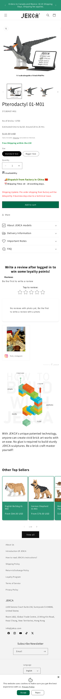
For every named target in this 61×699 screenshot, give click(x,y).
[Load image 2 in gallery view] (30, 91)
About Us (10, 544)
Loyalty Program (13, 577)
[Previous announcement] (5, 5)
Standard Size (11, 153)
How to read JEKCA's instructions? (21, 557)
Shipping (16, 138)
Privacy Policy (12, 589)
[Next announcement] (56, 5)
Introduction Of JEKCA (16, 551)
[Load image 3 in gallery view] (46, 91)
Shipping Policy (13, 564)
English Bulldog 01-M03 (14, 507)
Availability (11, 173)
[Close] (58, 677)
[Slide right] (58, 92)
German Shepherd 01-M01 (39, 507)
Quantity (5, 160)
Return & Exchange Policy (17, 570)
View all (31, 534)
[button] (6, 15)
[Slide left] (3, 92)
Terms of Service (13, 583)
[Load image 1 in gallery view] (14, 91)
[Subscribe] (45, 651)
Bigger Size (31, 153)
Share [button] (7, 214)
